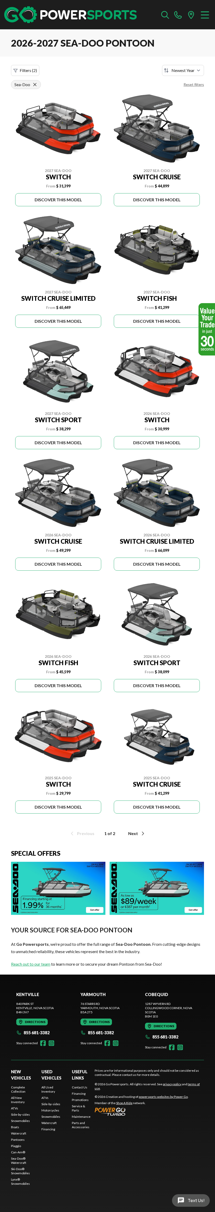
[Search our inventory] (165, 14)
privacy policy (172, 1084)
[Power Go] (142, 1111)
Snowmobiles (20, 1121)
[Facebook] (43, 1043)
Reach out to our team (30, 963)
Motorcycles (50, 1110)
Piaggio (16, 1146)
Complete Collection (18, 1089)
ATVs (14, 1108)
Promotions (80, 1100)
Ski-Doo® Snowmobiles (20, 1171)
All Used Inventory (48, 1089)
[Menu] (205, 14)
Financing (48, 1129)
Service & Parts (78, 1108)
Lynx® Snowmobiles (20, 1181)
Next (133, 833)
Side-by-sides (20, 1114)
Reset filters (194, 84)
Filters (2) (28, 70)
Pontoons (18, 1140)
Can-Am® (18, 1152)
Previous (85, 833)
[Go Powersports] (70, 14)
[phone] (178, 14)
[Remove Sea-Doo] (34, 84)
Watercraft (18, 1133)
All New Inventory (18, 1100)
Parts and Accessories (80, 1125)
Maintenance (81, 1117)
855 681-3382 (37, 1032)
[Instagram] (51, 1043)
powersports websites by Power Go (163, 1097)
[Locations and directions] (191, 14)
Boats (15, 1127)
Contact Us (79, 1087)
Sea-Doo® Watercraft (18, 1161)
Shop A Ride (124, 1103)
